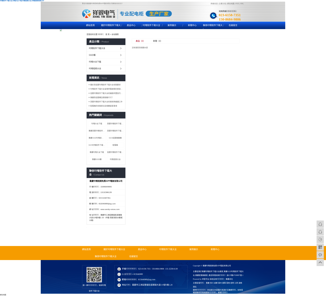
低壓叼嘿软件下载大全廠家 (115, 152)
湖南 (240, 283)
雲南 (228, 283)
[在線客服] (320, 224)
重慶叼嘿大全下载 (97, 152)
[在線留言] (320, 254)
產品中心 (131, 25)
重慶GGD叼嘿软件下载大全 (97, 138)
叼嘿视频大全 (95, 68)
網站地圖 (230, 4)
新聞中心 (192, 25)
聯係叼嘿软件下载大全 (212, 29)
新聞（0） (157, 41)
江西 (236, 283)
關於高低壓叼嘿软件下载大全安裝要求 (105, 85)
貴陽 (224, 283)
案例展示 (172, 25)
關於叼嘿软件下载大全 (111, 29)
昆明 (232, 283)
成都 (216, 283)
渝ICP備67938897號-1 (235, 275)
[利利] (320, 231)
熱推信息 (214, 4)
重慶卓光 (229, 279)
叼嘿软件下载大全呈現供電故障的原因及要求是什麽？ (107, 89)
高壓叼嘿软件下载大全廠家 (115, 131)
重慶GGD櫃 (96, 159)
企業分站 (222, 4)
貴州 (220, 283)
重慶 (207, 283)
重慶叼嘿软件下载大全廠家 (212, 271)
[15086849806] (320, 239)
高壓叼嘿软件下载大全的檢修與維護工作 (106, 102)
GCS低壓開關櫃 (115, 138)
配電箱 (115, 145)
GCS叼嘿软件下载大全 (97, 145)
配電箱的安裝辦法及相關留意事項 (103, 106)
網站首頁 (90, 25)
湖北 (194, 287)
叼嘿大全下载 (95, 62)
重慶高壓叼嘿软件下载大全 (97, 131)
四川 (212, 283)
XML (242, 4)
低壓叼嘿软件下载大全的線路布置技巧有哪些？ (107, 93)
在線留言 (233, 25)
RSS (237, 4)
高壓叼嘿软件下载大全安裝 (115, 124)
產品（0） (140, 41)
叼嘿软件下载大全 (151, 25)
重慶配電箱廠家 (201, 275)
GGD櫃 (92, 55)
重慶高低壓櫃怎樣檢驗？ (101, 97)
